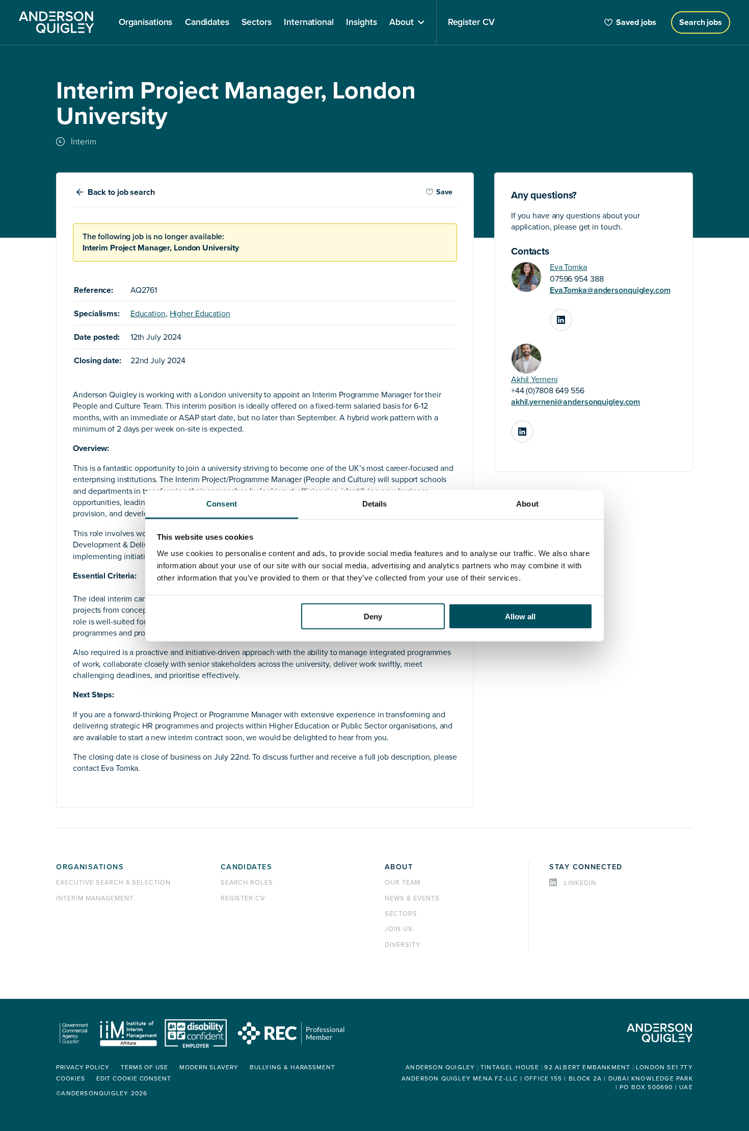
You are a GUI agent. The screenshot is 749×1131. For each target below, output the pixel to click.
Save (444, 192)
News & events (412, 898)
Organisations (90, 867)
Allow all (520, 616)
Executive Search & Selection (113, 882)
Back (121, 192)
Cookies (70, 1079)
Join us (399, 929)
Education (148, 314)
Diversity (402, 945)
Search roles (247, 882)
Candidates (246, 867)
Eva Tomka (568, 267)
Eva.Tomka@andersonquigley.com (610, 290)
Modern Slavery (208, 1067)
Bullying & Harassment (292, 1067)
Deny (373, 616)
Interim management (94, 898)
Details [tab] (374, 503)
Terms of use (144, 1067)
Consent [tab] (221, 503)
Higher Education (200, 314)
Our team (402, 882)
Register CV (243, 898)
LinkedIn (571, 316)
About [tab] (527, 503)
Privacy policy (83, 1067)
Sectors (401, 914)
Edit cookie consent (133, 1079)
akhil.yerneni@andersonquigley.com (575, 402)
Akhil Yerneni (534, 379)
